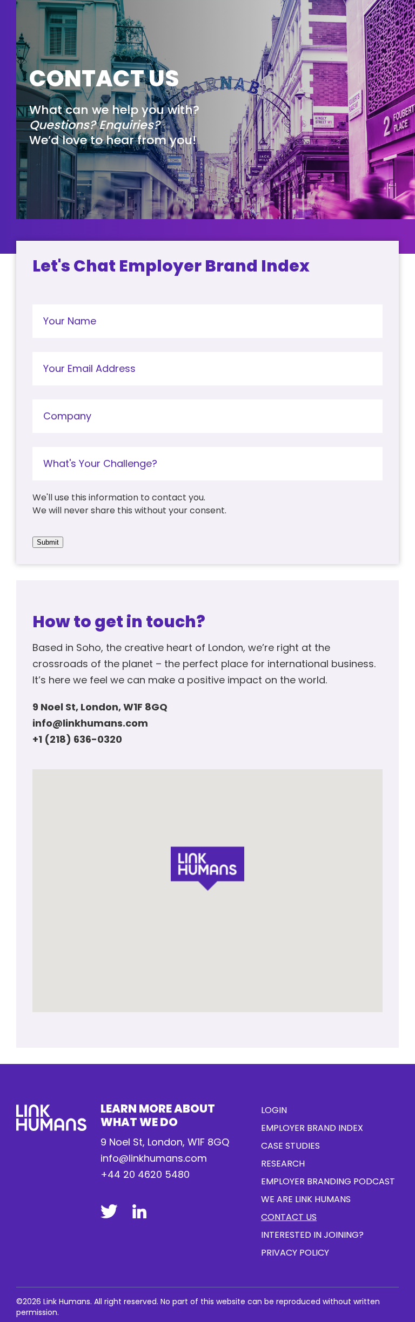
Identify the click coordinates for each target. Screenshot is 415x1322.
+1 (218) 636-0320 (77, 739)
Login (274, 1110)
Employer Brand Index (312, 1128)
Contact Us (289, 1217)
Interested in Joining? (312, 1235)
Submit (48, 542)
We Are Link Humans (306, 1199)
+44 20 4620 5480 (145, 1174)
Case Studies (290, 1146)
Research (283, 1163)
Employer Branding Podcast (328, 1181)
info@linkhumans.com (90, 723)
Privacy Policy (295, 1252)
